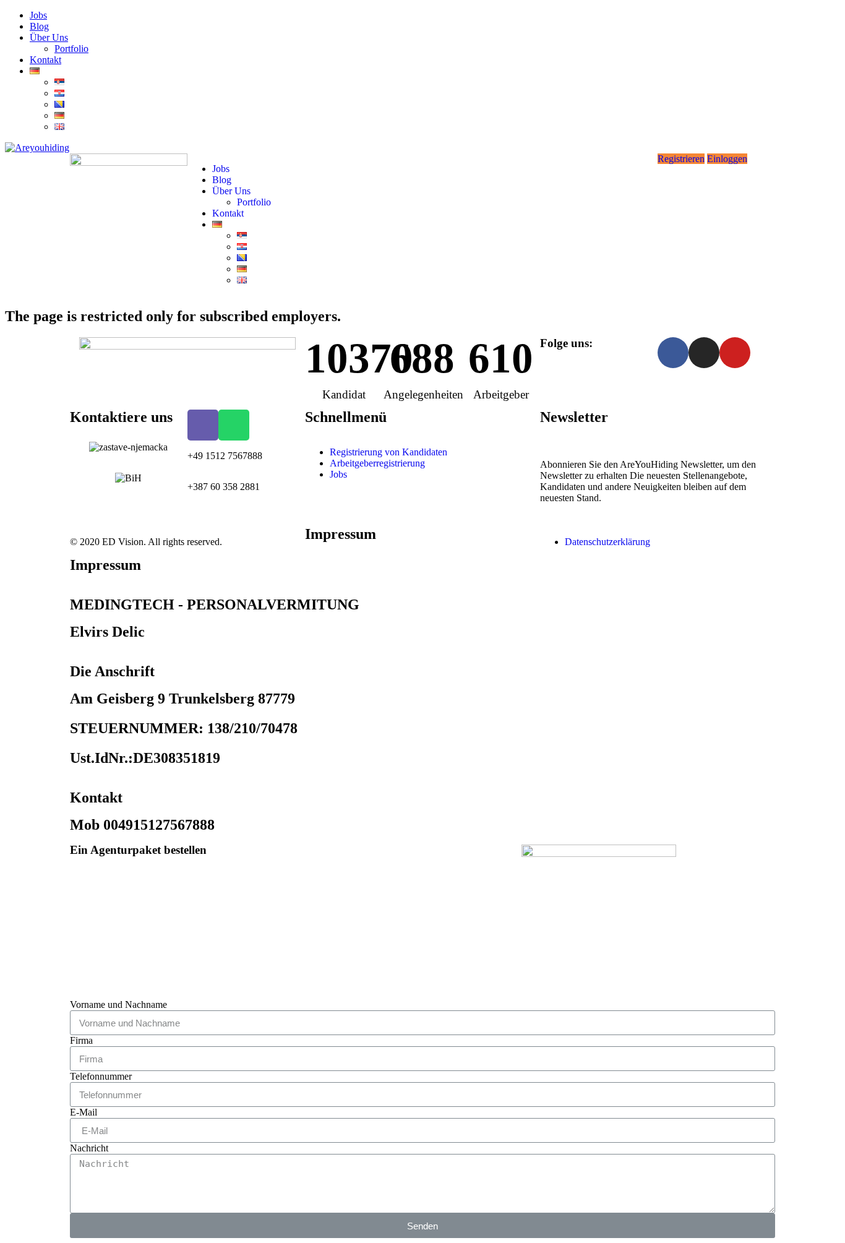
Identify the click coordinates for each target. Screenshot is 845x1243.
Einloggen (727, 158)
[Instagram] (703, 352)
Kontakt (45, 59)
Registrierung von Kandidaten (388, 452)
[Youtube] (734, 352)
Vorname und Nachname (118, 1004)
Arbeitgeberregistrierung (377, 463)
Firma (81, 1040)
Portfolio (71, 48)
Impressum (340, 534)
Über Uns (49, 37)
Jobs (38, 15)
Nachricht (89, 1148)
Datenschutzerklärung (607, 541)
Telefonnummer (101, 1076)
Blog (39, 26)
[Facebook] (673, 352)
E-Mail (83, 1112)
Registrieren (681, 158)
